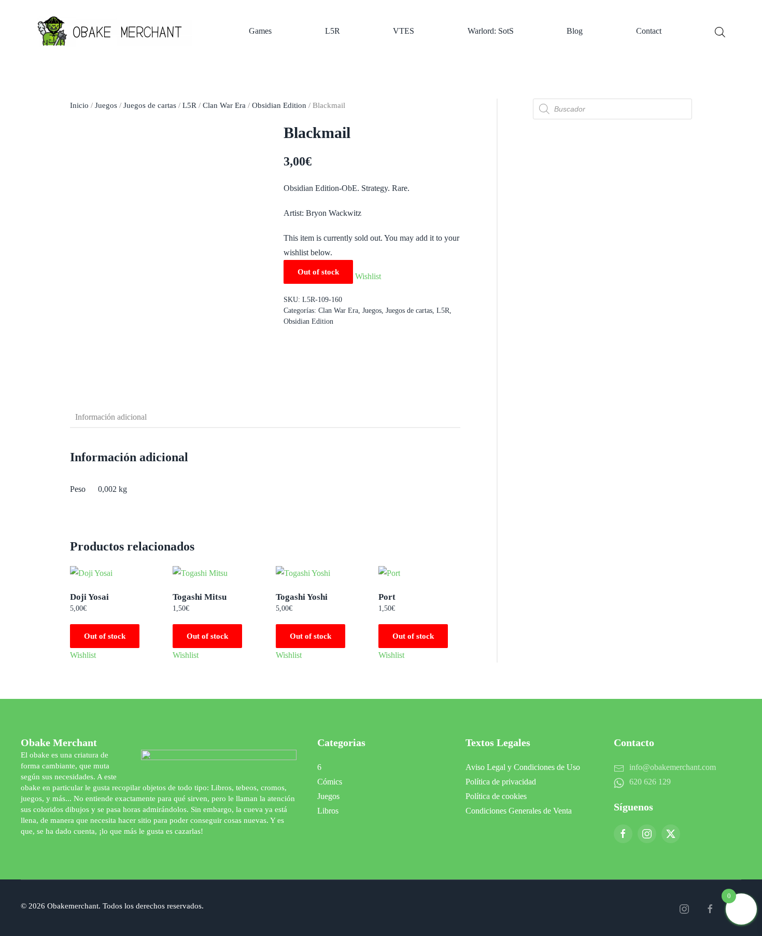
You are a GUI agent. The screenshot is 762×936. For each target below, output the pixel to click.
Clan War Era (224, 105)
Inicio (79, 105)
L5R (332, 30)
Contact (648, 30)
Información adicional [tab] (111, 416)
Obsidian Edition (279, 105)
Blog (575, 30)
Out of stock (104, 636)
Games (260, 30)
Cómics (329, 781)
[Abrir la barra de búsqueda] (720, 31)
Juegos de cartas (149, 105)
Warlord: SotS (491, 30)
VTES (403, 30)
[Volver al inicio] (116, 31)
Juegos (106, 105)
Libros (327, 810)
